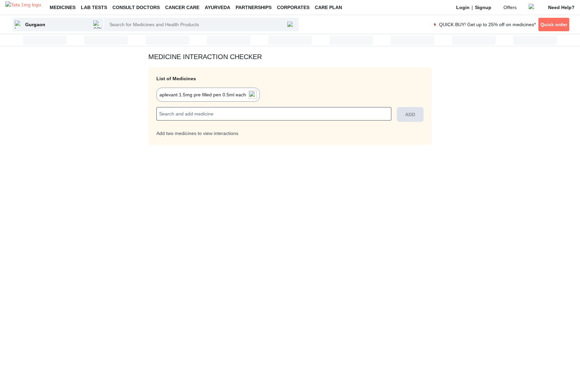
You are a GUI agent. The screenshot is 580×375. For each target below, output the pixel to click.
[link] (463, 7)
